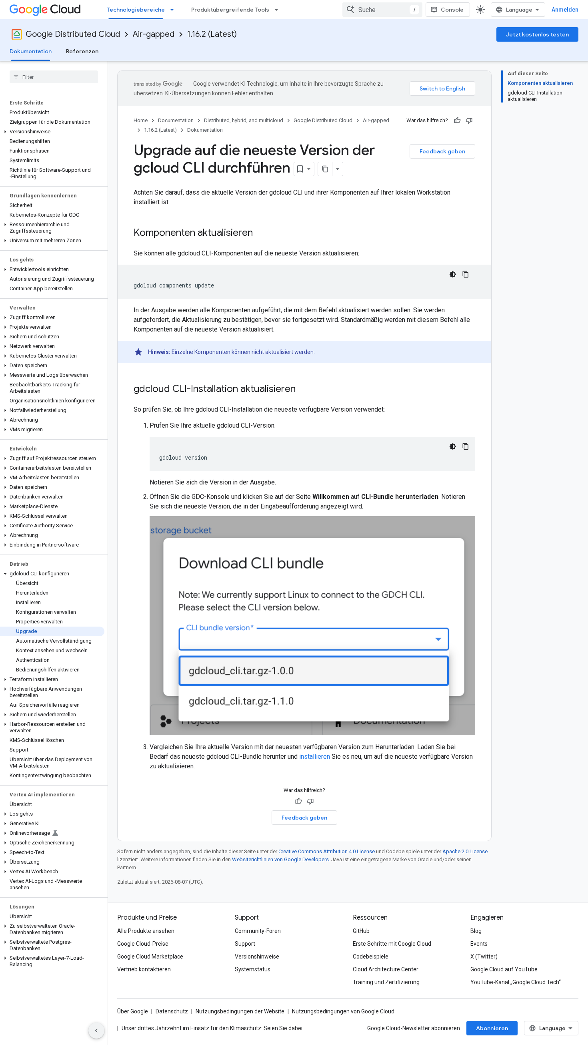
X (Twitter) (484, 956)
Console (452, 9)
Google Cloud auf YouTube (504, 969)
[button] (52, 132)
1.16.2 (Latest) (212, 34)
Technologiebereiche (136, 9)
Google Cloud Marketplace (150, 956)
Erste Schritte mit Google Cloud (392, 943)
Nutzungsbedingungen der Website (240, 1011)
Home (141, 120)
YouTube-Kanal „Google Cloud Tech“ (515, 982)
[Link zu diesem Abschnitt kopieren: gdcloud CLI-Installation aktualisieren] (304, 389)
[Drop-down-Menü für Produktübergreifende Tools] (278, 9)
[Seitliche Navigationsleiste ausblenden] (96, 1031)
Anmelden (565, 9)
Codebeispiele (370, 956)
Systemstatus (252, 969)
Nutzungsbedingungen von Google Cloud (343, 1011)
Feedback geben (442, 151)
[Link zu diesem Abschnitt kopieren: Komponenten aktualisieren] (261, 233)
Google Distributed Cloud (73, 34)
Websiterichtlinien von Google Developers (280, 859)
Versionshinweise (257, 956)
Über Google (132, 1011)
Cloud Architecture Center (385, 969)
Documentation (176, 120)
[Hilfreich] (457, 121)
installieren (314, 756)
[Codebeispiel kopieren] (465, 274)
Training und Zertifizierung (386, 982)
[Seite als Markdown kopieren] (325, 169)
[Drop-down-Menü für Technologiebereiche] (174, 9)
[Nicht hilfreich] (469, 121)
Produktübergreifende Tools (230, 9)
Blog (476, 931)
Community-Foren (258, 931)
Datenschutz (172, 1011)
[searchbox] (54, 76)
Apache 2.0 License (465, 851)
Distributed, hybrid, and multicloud (243, 120)
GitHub (361, 931)
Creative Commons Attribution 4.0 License (326, 851)
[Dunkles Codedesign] (452, 274)
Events (479, 943)
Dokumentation (31, 51)
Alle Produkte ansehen (145, 931)
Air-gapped (153, 34)
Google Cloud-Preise (142, 943)
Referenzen (82, 51)
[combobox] (382, 9)
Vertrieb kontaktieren (144, 969)
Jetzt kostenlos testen (537, 34)
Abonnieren (492, 1028)
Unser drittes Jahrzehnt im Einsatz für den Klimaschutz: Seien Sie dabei (212, 1028)
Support (245, 943)
